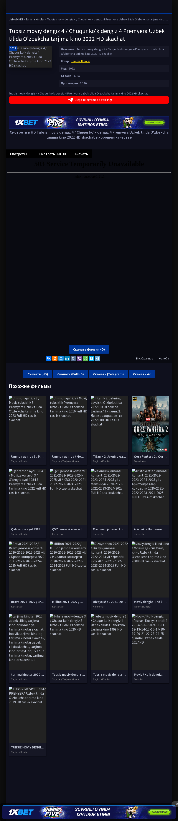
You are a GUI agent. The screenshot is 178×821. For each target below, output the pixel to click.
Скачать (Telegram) (108, 374)
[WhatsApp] (85, 358)
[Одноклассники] (55, 358)
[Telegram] (97, 358)
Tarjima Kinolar (80, 61)
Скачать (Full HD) (70, 374)
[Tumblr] (73, 358)
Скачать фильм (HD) (89, 349)
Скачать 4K (142, 374)
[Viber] (79, 358)
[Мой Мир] (61, 358)
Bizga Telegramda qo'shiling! (93, 100)
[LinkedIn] (67, 358)
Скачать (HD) (38, 374)
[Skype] (91, 358)
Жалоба (164, 358)
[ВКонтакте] (48, 358)
